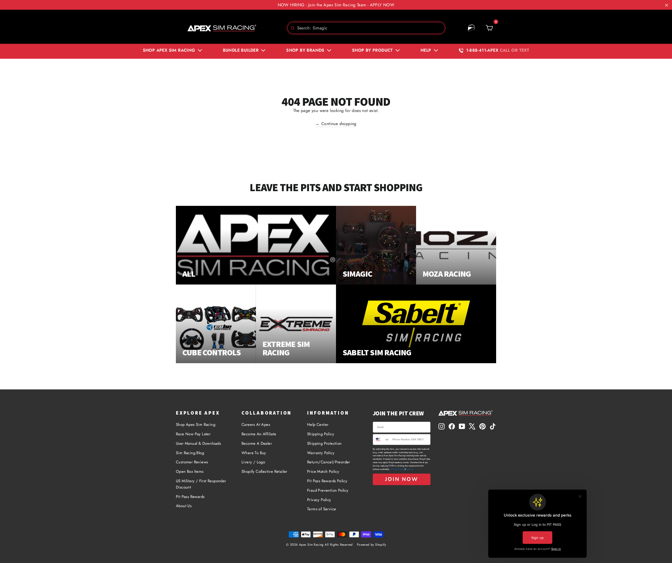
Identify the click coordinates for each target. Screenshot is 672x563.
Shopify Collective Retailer (264, 471)
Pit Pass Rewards (190, 497)
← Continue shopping (336, 124)
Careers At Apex (256, 424)
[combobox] (366, 28)
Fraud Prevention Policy (327, 490)
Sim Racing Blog (190, 453)
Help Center (317, 424)
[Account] (471, 28)
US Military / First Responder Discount (201, 484)
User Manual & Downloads (198, 443)
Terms (409, 469)
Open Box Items (190, 471)
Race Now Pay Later (193, 434)
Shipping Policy (320, 434)
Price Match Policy (323, 471)
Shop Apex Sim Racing (195, 424)
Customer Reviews (192, 462)
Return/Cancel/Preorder (328, 462)
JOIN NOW (401, 479)
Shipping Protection (324, 443)
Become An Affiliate (259, 434)
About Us (184, 506)
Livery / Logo (253, 462)
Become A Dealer (257, 443)
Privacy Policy (319, 500)
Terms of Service (321, 509)
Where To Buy (254, 453)
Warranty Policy (320, 453)
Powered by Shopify (371, 544)
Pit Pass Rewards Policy (327, 481)
